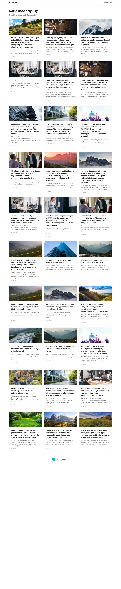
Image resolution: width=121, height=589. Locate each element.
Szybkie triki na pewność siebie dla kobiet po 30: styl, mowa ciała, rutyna (60, 348)
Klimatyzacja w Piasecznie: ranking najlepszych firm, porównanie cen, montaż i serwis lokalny (60, 307)
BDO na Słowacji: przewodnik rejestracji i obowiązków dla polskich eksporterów (22, 391)
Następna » (64, 459)
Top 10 (13, 80)
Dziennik (13, 2)
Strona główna (107, 2)
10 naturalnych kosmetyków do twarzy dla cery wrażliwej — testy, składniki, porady (25, 348)
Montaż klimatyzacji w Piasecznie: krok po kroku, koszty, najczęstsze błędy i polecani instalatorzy (25, 307)
